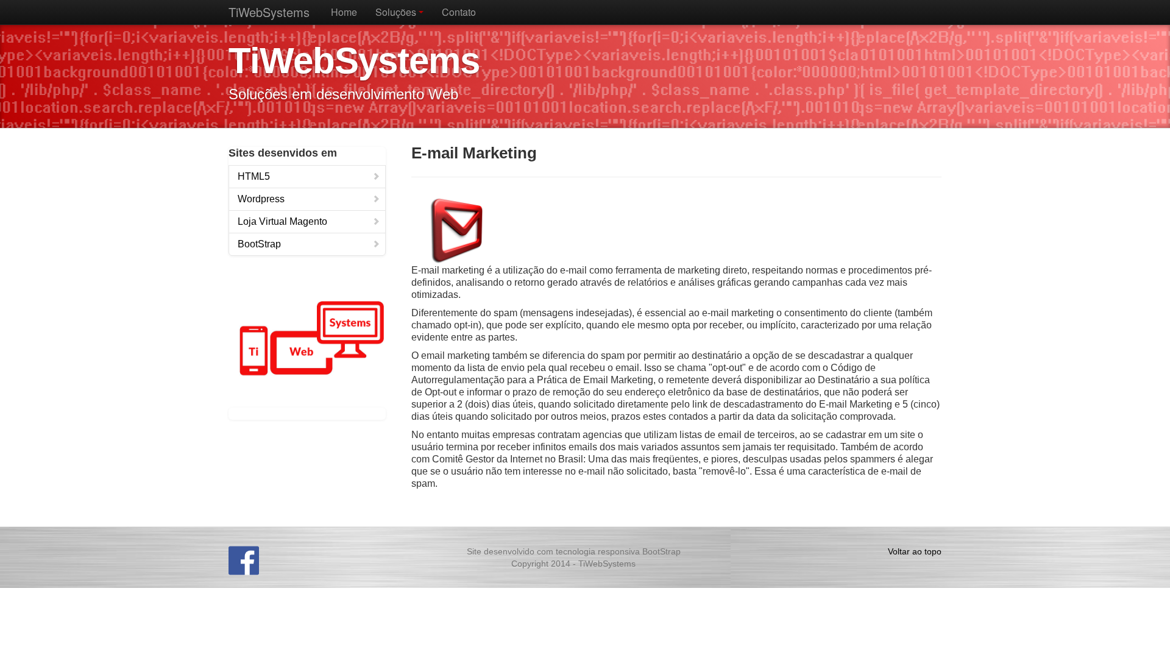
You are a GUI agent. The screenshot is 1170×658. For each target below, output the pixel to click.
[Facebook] (244, 559)
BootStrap (259, 244)
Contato (459, 12)
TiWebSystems (269, 12)
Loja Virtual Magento (282, 221)
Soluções (397, 12)
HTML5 (254, 176)
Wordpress (261, 199)
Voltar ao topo (914, 551)
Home (344, 12)
